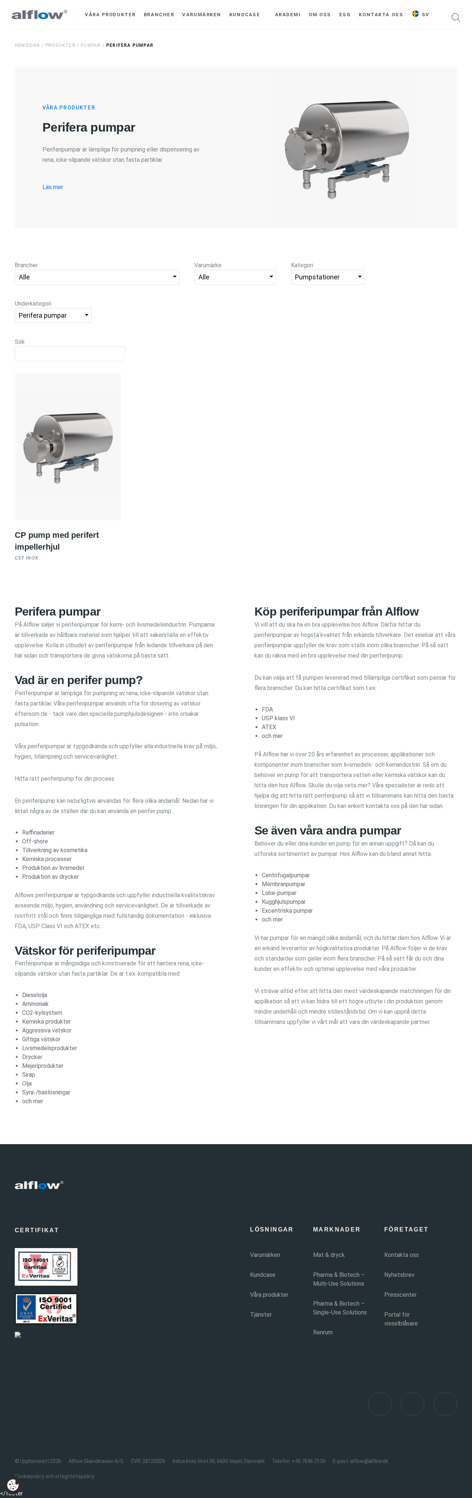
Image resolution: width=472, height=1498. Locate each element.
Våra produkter (110, 14)
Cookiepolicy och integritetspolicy (54, 1476)
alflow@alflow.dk (369, 1461)
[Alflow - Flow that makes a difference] (39, 14)
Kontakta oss (381, 14)
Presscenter (400, 1294)
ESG (345, 14)
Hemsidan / (29, 45)
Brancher (159, 14)
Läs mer (52, 187)
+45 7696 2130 (308, 1461)
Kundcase (244, 14)
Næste (293, 894)
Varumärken (201, 14)
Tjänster (261, 1314)
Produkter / (62, 45)
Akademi (288, 14)
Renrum (323, 1332)
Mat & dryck (329, 1254)
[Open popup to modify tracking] (13, 1485)
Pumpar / (93, 45)
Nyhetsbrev (399, 1274)
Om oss (320, 14)
